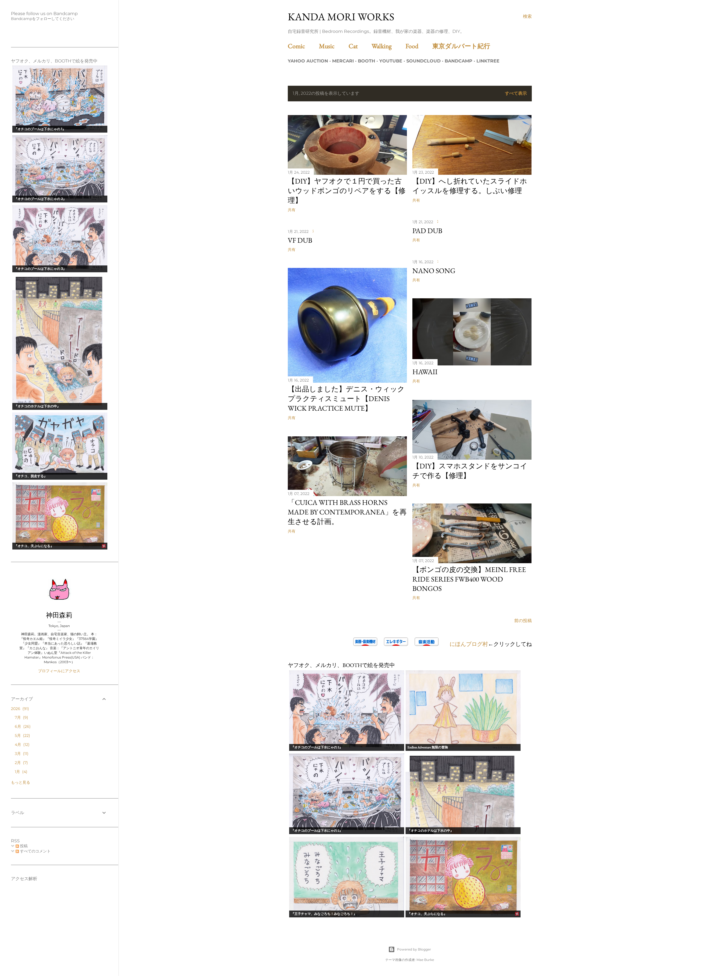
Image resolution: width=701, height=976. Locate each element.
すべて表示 (516, 93)
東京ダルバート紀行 (464, 46)
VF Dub (300, 240)
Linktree (487, 61)
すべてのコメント (35, 851)
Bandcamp (458, 61)
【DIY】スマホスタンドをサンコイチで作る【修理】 (469, 470)
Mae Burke (425, 960)
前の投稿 (523, 620)
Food (418, 46)
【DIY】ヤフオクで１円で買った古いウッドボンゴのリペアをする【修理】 (347, 190)
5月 (22, 735)
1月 (20, 771)
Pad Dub (427, 230)
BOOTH (366, 61)
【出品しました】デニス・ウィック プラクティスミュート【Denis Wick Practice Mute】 (346, 398)
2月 (21, 762)
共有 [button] (291, 209)
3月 (21, 753)
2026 (19, 708)
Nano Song (433, 270)
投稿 (23, 845)
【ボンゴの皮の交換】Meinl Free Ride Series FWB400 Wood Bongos (469, 579)
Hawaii (425, 371)
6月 (22, 726)
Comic (303, 46)
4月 (21, 744)
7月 (21, 717)
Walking (388, 46)
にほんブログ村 (466, 644)
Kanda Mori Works (341, 16)
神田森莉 (59, 615)
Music (333, 46)
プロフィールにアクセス (59, 670)
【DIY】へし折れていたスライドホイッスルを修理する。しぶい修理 (469, 185)
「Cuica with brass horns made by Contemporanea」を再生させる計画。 (347, 512)
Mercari (343, 61)
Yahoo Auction (308, 61)
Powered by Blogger (414, 949)
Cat (359, 46)
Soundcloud (423, 61)
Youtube (390, 61)
